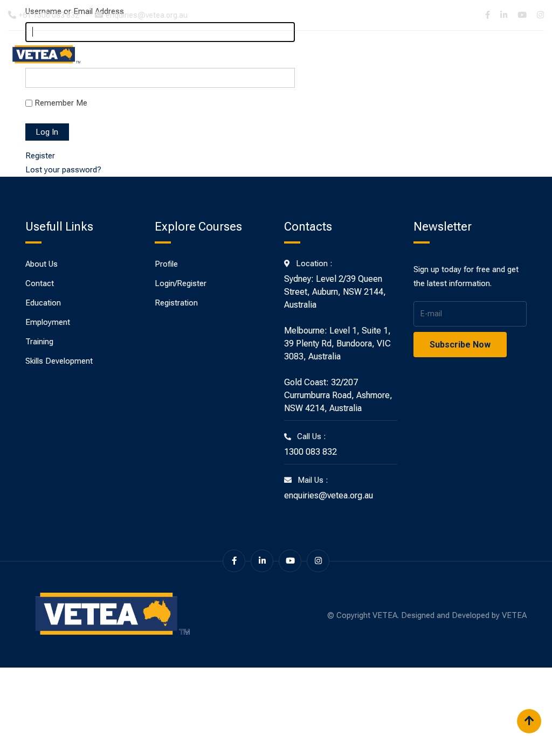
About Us (216, 55)
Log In (47, 132)
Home (178, 55)
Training (311, 55)
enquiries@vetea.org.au (147, 15)
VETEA (514, 615)
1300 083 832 (310, 452)
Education (264, 55)
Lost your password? (63, 170)
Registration (176, 303)
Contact (502, 55)
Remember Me (60, 103)
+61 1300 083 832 (49, 15)
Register (40, 156)
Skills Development (436, 55)
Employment (363, 55)
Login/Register (180, 283)
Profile (166, 264)
